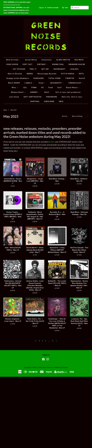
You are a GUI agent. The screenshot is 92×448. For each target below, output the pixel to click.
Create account (53, 8)
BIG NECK (79, 60)
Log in (41, 8)
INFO (61, 101)
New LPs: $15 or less (72, 97)
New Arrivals (12, 60)
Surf (59, 87)
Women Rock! (17, 92)
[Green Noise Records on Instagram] (47, 359)
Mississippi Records (46, 73)
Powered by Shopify (61, 367)
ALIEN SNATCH (63, 60)
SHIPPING (34, 101)
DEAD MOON (12, 64)
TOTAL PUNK (54, 78)
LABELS (29, 83)
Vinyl (41, 83)
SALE (47, 92)
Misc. (14, 87)
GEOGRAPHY (56, 83)
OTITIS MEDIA (67, 73)
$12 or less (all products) (68, 92)
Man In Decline (15, 73)
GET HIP (45, 69)
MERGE (30, 73)
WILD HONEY (14, 83)
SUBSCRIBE (49, 101)
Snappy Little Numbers (17, 78)
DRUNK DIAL (58, 64)
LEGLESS (74, 69)
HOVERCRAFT (60, 69)
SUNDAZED (38, 78)
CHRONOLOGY (75, 83)
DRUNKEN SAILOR (77, 64)
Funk (50, 87)
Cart (66, 8)
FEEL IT (33, 69)
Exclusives (47, 60)
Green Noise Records (45, 367)
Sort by (64, 116)
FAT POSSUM (19, 69)
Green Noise (31, 60)
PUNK (34, 87)
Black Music (72, 87)
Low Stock (14, 97)
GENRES (34, 92)
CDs (25, 87)
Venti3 (82, 78)
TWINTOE (69, 78)
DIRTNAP (41, 64)
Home (5, 110)
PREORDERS (51, 97)
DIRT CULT (28, 64)
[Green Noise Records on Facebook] (43, 359)
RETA (81, 73)
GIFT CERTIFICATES (33, 97)
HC (42, 87)
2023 (52, 141)
